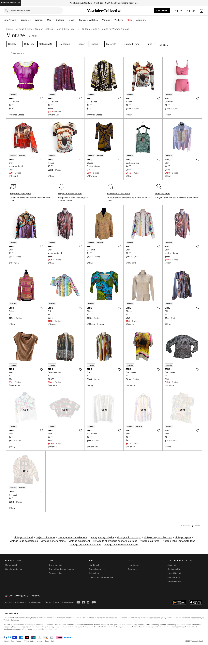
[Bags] (76, 20)
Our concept (11, 565)
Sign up (190, 10)
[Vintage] (112, 20)
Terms (48, 602)
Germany (39, 641)
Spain (47, 641)
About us (172, 565)
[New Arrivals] (18, 20)
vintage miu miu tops (129, 537)
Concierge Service (13, 569)
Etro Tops (69, 29)
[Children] (67, 20)
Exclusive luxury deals (118, 193)
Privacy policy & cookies (63, 602)
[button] (201, 11)
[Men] (54, 20)
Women (39, 20)
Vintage (106, 20)
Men (49, 20)
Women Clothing (44, 29)
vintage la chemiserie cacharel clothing (115, 541)
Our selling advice (96, 569)
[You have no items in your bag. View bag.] (201, 11)
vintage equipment (79, 541)
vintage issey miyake (102, 537)
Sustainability (174, 569)
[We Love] (125, 20)
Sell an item (161, 10)
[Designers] (33, 20)
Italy (52, 641)
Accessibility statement (15, 602)
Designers (26, 20)
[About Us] (148, 20)
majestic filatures (45, 537)
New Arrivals (10, 20)
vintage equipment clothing (85, 544)
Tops (58, 29)
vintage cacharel (23, 537)
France (6, 641)
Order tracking (56, 565)
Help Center (133, 565)
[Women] (45, 20)
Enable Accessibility (10, 2)
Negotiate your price (20, 193)
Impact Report (174, 573)
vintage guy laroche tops (158, 537)
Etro (29, 29)
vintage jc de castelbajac (24, 541)
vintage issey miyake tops (72, 537)
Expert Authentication (70, 193)
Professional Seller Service (100, 577)
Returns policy (55, 573)
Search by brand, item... (20, 10)
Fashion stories (175, 581)
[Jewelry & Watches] (100, 20)
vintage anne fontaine (53, 541)
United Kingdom (16, 641)
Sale (129, 20)
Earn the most (162, 193)
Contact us (133, 569)
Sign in (178, 10)
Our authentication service (61, 569)
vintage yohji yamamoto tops (179, 541)
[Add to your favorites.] (41, 98)
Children (60, 20)
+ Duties (57, 111)
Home (9, 29)
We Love (118, 20)
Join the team (174, 577)
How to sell (93, 565)
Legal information (35, 602)
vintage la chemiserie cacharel (121, 544)
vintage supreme (150, 541)
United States (29, 641)
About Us (141, 20)
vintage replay (183, 537)
